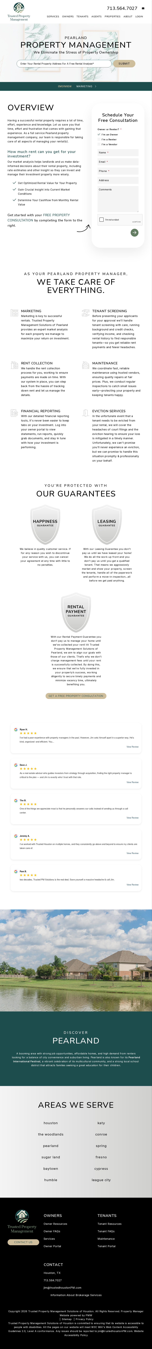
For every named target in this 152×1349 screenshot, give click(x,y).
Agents (96, 16)
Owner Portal (52, 1246)
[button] (140, 9)
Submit (124, 63)
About (128, 16)
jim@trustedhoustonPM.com (62, 1287)
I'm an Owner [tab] (110, 134)
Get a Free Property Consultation (76, 696)
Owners (68, 16)
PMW (89, 1315)
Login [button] (139, 16)
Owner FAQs (52, 1231)
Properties (113, 16)
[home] (19, 11)
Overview (65, 86)
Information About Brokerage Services (76, 1295)
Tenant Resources (110, 1223)
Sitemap (67, 1319)
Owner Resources (55, 1223)
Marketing (84, 86)
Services (53, 16)
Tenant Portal (106, 1246)
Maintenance (106, 1238)
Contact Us (23, 1242)
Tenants (82, 16)
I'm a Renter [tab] (109, 139)
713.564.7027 (122, 8)
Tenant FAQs (106, 1231)
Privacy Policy (84, 1319)
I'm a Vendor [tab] (109, 144)
